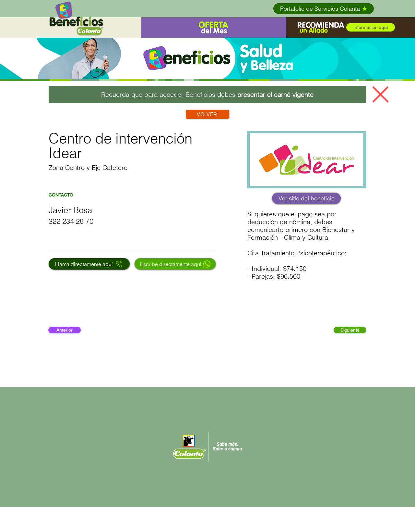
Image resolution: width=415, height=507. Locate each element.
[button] (321, 27)
